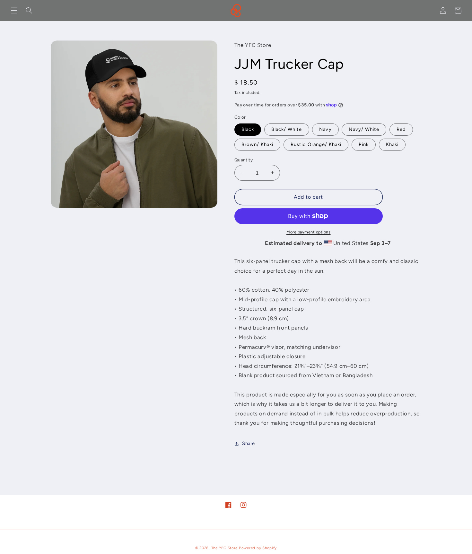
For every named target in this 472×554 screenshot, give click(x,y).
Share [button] (248, 443)
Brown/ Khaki (257, 144)
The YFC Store (224, 548)
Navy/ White (364, 129)
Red (401, 129)
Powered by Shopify (258, 548)
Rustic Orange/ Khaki (316, 144)
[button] (14, 10)
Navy (325, 129)
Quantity (243, 159)
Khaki (392, 144)
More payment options (308, 232)
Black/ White (286, 129)
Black (247, 129)
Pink (364, 144)
